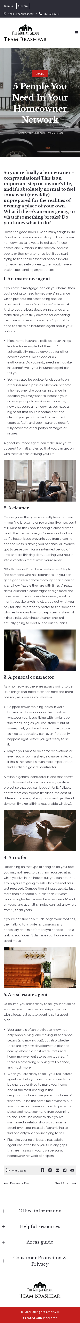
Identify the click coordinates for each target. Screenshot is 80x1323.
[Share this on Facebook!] (43, 1170)
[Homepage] (25, 32)
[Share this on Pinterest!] (65, 1170)
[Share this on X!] (50, 1170)
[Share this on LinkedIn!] (57, 1170)
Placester (50, 1318)
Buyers (40, 73)
